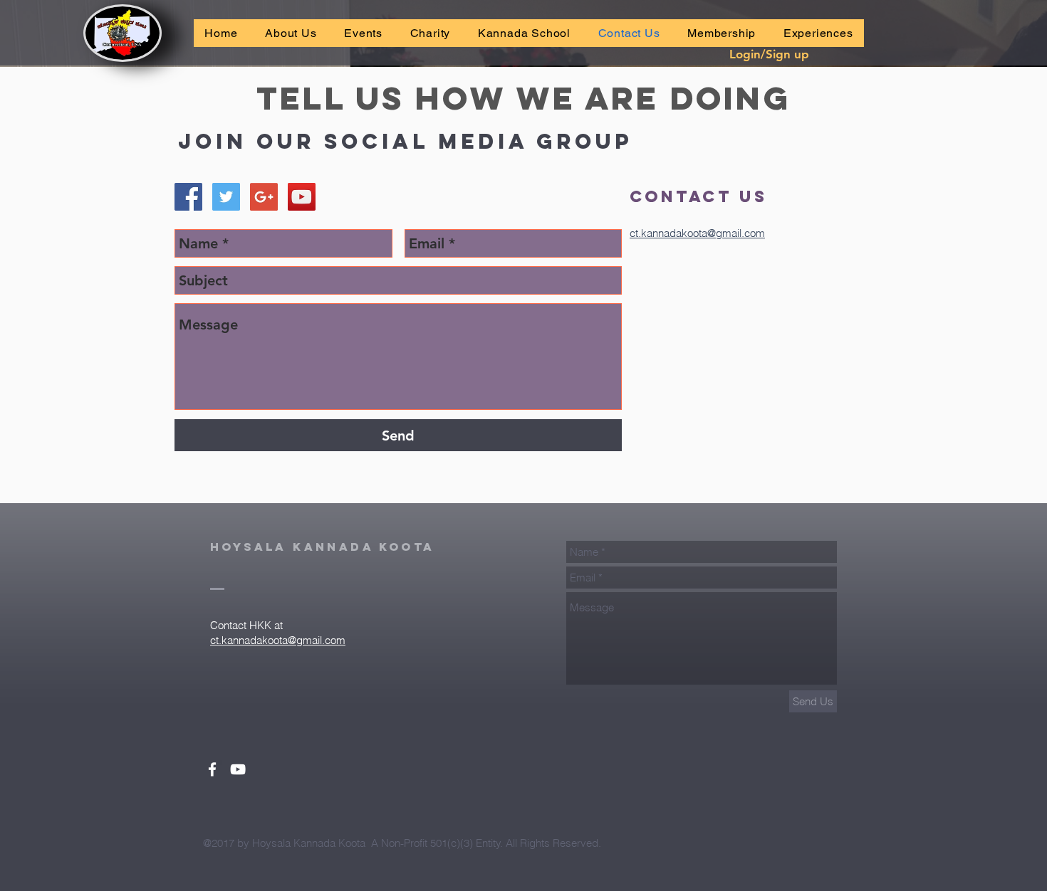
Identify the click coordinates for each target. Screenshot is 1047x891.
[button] (363, 33)
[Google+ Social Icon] (264, 197)
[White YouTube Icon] (238, 769)
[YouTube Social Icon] (302, 197)
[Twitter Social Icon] (226, 197)
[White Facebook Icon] (212, 769)
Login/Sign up (769, 54)
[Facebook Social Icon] (188, 197)
